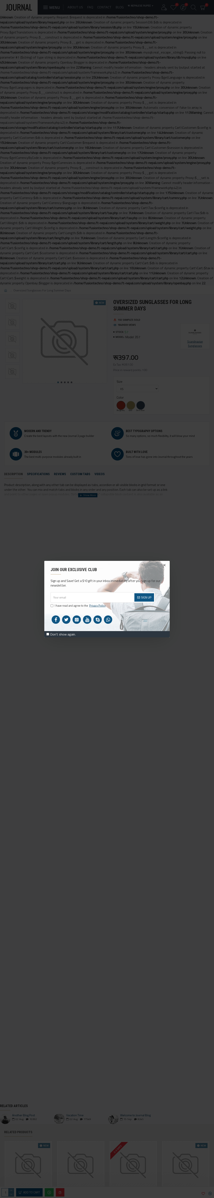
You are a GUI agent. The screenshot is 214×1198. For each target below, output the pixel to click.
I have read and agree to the (80, 606)
